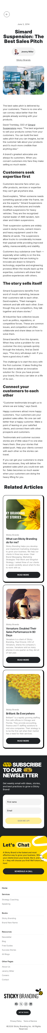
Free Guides (7, 946)
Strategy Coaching (10, 899)
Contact (5, 979)
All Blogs (6, 954)
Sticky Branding (9, 918)
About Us (6, 967)
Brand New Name (10, 922)
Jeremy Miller (8, 971)
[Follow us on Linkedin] (31, 1004)
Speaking (6, 904)
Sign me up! (24, 821)
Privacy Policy (16, 1021)
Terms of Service (30, 1021)
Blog (4, 941)
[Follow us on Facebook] (16, 1004)
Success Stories (9, 950)
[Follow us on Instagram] (26, 1004)
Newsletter (7, 937)
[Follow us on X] (21, 1004)
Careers (5, 975)
